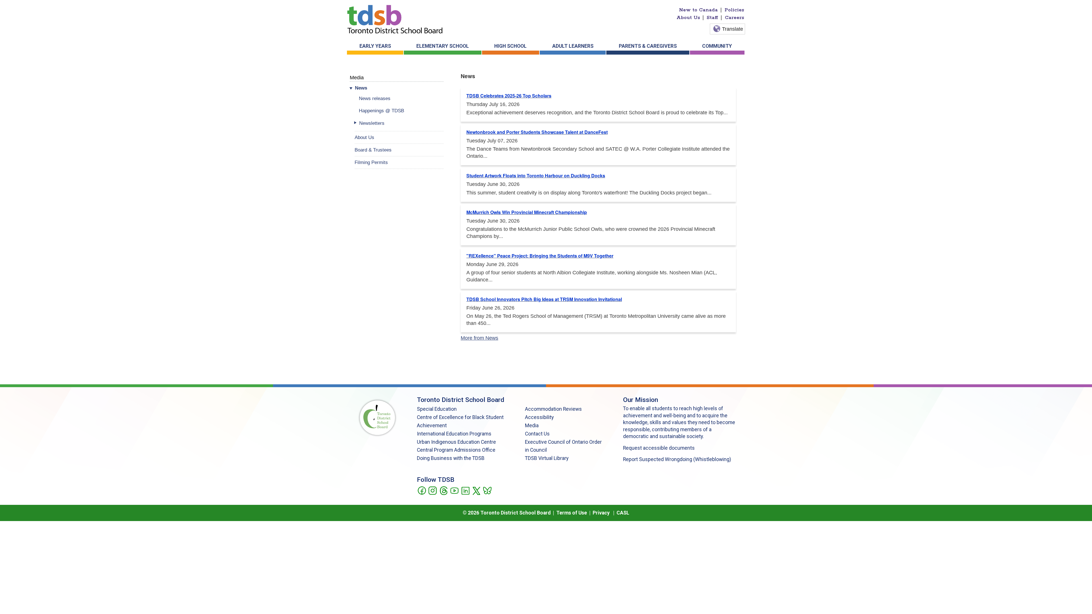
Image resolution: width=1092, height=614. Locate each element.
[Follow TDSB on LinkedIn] (465, 490)
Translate (732, 29)
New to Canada (698, 10)
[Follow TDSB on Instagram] (432, 490)
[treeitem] (399, 88)
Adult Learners (572, 46)
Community (717, 46)
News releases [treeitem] (374, 98)
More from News (479, 338)
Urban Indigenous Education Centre (456, 442)
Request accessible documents (659, 448)
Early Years (375, 46)
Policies (734, 10)
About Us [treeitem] (364, 137)
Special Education (437, 409)
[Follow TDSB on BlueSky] (487, 490)
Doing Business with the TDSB (451, 458)
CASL (623, 513)
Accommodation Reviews (553, 409)
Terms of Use (571, 513)
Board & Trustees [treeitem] (373, 150)
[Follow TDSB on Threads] (443, 490)
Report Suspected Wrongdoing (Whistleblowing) (677, 459)
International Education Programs (454, 434)
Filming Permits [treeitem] (371, 162)
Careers (734, 17)
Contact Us (537, 434)
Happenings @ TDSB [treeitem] (381, 110)
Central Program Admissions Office (456, 450)
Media (357, 77)
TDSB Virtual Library (546, 458)
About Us (688, 17)
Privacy (601, 513)
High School (510, 46)
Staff (712, 17)
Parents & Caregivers (648, 46)
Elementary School (442, 46)
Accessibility (539, 417)
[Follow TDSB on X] (476, 490)
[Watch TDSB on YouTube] (454, 490)
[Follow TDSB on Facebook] (421, 490)
